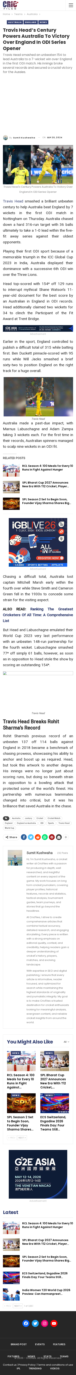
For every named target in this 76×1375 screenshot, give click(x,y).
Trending (35, 1368)
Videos (54, 1368)
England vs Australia (26, 823)
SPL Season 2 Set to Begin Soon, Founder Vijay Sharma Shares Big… (46, 501)
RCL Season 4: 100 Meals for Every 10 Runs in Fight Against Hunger (47, 468)
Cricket (39, 818)
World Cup (9, 828)
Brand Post (19, 1344)
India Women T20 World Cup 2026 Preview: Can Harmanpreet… (46, 1292)
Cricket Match (54, 818)
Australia (15, 22)
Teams (64, 1356)
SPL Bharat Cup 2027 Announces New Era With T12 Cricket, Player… (45, 484)
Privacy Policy (26, 1365)
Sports (51, 823)
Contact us (10, 1365)
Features (59, 1344)
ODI (41, 823)
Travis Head (13, 201)
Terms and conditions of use (55, 1365)
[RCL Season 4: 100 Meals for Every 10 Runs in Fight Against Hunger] (11, 470)
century (28, 818)
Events (40, 1344)
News (43, 22)
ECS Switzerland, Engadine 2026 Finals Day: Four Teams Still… (45, 1275)
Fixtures (13, 1356)
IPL (18, 1368)
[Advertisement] (38, 105)
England (30, 22)
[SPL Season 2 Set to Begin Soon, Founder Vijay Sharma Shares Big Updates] (11, 504)
